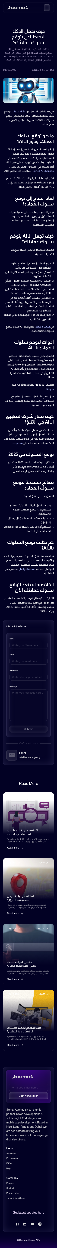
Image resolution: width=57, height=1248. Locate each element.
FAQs (9, 1163)
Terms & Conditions (15, 1198)
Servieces (11, 1153)
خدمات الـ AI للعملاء (43, 170)
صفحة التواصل (27, 568)
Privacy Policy (12, 1193)
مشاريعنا (18, 443)
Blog (8, 1168)
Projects (10, 1183)
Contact (10, 1188)
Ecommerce (12, 1158)
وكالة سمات (18, 111)
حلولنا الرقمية (43, 326)
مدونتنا (50, 389)
